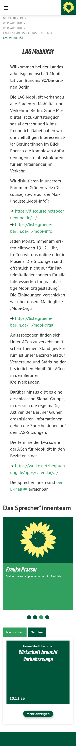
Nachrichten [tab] (14, 632)
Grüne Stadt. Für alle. (38, 646)
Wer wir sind (13, 23)
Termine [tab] (37, 632)
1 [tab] (29, 617)
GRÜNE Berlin (13, 18)
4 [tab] (47, 617)
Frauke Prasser (21, 569)
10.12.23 (17, 698)
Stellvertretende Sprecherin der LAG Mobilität (34, 576)
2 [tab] (35, 617)
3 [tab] (41, 617)
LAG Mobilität (13, 38)
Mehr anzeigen (38, 713)
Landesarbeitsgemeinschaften (26, 33)
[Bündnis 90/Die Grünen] (68, 7)
